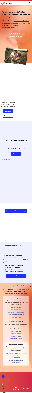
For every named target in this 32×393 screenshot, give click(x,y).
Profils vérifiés (16, 357)
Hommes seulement (15, 36)
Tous (15, 40)
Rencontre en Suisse (16, 336)
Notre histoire (16, 362)
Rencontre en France (16, 331)
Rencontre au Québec (16, 328)
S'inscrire (8, 111)
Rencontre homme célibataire (16, 314)
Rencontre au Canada (16, 338)
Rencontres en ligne (16, 309)
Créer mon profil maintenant (16, 276)
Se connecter (8, 115)
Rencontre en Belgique (16, 333)
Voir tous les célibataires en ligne (16, 211)
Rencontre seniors (16, 317)
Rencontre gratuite (16, 307)
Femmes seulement (15, 33)
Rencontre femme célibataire (16, 312)
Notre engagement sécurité (16, 360)
